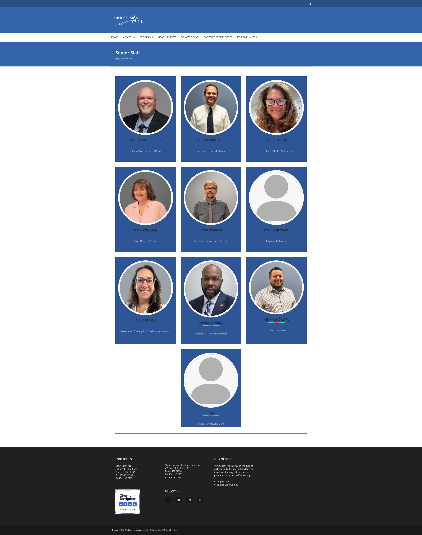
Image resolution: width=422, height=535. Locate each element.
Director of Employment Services (211, 241)
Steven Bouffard (211, 140)
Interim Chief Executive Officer (145, 151)
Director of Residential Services (211, 333)
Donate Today (190, 37)
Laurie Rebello (146, 320)
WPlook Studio (169, 529)
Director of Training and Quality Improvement (145, 331)
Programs (146, 37)
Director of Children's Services (276, 151)
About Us (129, 37)
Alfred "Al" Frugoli (145, 140)
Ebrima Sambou (211, 323)
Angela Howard (276, 230)
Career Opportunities (218, 37)
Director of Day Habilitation (211, 151)
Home (114, 37)
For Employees (247, 37)
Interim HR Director (276, 241)
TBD (211, 413)
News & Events (167, 37)
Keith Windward (276, 319)
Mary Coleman (145, 230)
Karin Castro (276, 140)
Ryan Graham (211, 230)
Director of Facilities (276, 330)
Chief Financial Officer (145, 241)
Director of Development (211, 423)
